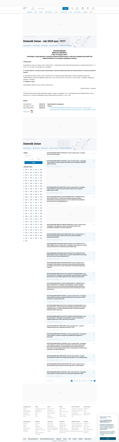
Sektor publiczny (48, 12)
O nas (24, 439)
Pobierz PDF (26, 111)
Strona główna (26, 36)
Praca (48, 414)
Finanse (85, 411)
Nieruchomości (77, 12)
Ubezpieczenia (38, 411)
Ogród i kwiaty (86, 414)
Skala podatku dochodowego (77, 431)
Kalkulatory (62, 421)
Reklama (81, 439)
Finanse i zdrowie (63, 416)
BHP (36, 414)
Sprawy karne (50, 410)
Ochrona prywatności (33, 439)
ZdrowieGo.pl (86, 423)
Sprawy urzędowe (50, 413)
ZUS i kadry (25, 413)
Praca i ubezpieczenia (64, 411)
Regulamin (58, 439)
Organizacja (25, 423)
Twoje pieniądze (63, 12)
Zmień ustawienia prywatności (47, 439)
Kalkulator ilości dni (63, 425)
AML (72, 416)
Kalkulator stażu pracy (64, 429)
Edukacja (85, 12)
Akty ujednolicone (27, 45)
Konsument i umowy (51, 411)
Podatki (24, 408)
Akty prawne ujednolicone (52, 429)
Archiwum (86, 425)
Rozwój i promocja (26, 428)
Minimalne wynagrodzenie (77, 425)
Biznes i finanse (63, 408)
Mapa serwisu (88, 439)
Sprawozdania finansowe (76, 414)
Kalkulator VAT (62, 426)
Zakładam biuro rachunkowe (77, 408)
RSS (70, 439)
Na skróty (86, 421)
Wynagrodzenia (38, 410)
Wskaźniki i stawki (76, 421)
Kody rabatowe (87, 426)
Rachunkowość (26, 410)
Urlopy (36, 413)
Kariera (65, 439)
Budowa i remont (87, 413)
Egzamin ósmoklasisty (39, 432)
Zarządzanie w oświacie (40, 429)
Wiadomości (86, 408)
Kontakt (75, 439)
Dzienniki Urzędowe (53, 45)
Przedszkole (37, 423)
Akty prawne (50, 421)
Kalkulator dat (62, 423)
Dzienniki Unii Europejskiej (66, 45)
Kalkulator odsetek (63, 428)
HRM (36, 416)
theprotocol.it (86, 431)
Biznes (41, 12)
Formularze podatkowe (88, 429)
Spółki (61, 410)
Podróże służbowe (75, 428)
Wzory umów (86, 428)
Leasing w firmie (63, 414)
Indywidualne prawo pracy (40, 408)
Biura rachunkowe (76, 406)
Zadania (24, 426)
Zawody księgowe (26, 414)
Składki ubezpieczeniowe (76, 426)
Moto (71, 12)
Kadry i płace (25, 429)
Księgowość (29, 12)
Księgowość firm (26, 406)
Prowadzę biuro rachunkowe (77, 410)
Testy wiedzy (37, 434)
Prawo (56, 12)
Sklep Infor (49, 416)
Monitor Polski (44, 45)
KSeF (91, 12)
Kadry (35, 12)
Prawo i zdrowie (50, 417)
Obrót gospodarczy (27, 411)
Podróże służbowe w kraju (77, 423)
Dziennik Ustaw (33, 36)
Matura (36, 431)
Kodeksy (49, 431)
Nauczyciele (37, 426)
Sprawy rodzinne (50, 408)
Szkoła (36, 425)
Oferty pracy (86, 432)
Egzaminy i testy (38, 428)
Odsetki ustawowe (75, 429)
